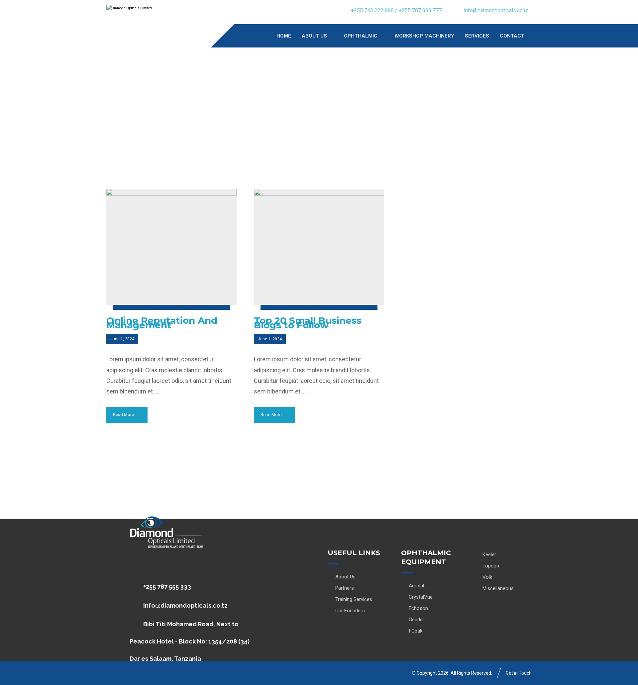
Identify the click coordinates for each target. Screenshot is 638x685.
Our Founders (350, 611)
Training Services (353, 599)
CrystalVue (421, 597)
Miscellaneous (498, 588)
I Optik (415, 631)
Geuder (416, 620)
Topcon (490, 566)
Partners (344, 588)
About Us (345, 577)
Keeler (489, 554)
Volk (487, 577)
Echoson (418, 608)
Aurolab (417, 586)
